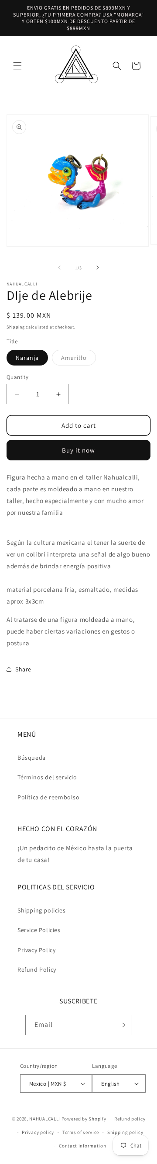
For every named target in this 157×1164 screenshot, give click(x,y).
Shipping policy (125, 1132)
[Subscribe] (122, 1025)
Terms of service (80, 1132)
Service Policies (39, 930)
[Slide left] (59, 267)
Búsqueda (31, 757)
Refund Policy (36, 969)
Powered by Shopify (83, 1119)
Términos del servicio (47, 777)
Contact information (82, 1146)
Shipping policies (41, 910)
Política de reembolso (48, 797)
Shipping (16, 327)
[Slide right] (97, 267)
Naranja (27, 358)
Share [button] (23, 669)
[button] (17, 65)
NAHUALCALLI (44, 1119)
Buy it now (78, 450)
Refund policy (129, 1119)
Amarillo (78, 359)
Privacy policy (38, 1132)
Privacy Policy (36, 950)
